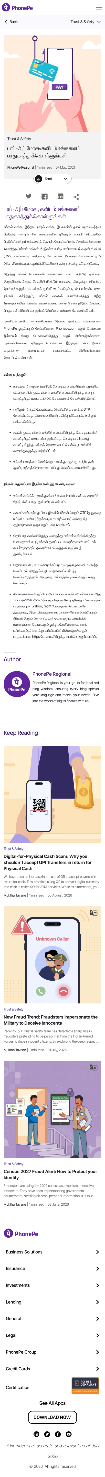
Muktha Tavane (38, 895)
